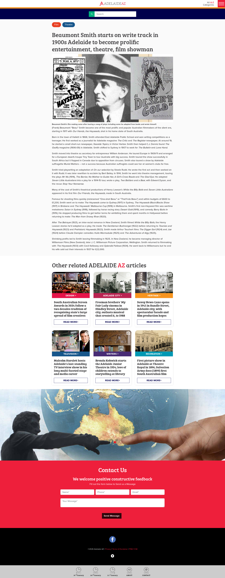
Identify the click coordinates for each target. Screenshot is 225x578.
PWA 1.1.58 (133, 549)
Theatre (69, 24)
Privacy (108, 549)
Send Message (112, 515)
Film (56, 24)
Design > (71, 295)
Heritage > (154, 295)
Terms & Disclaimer (120, 549)
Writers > (112, 354)
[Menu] (221, 3)
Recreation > (154, 354)
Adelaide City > (112, 295)
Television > (70, 354)
